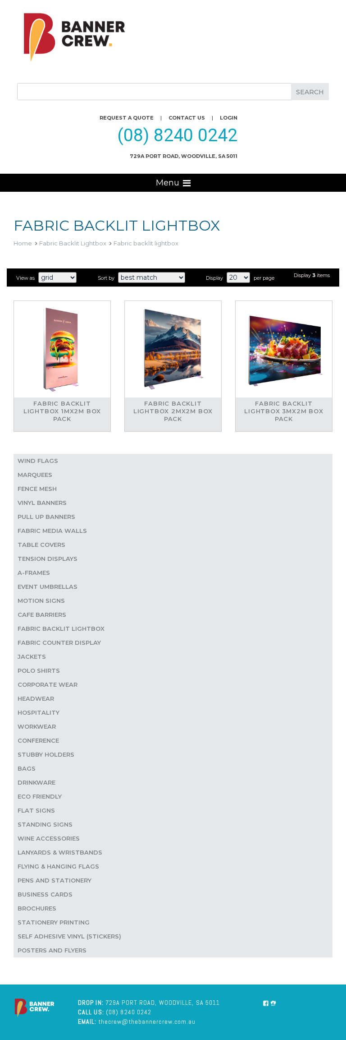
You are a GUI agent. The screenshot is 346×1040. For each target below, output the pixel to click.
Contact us (186, 118)
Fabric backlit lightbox (146, 243)
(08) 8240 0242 (177, 135)
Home (23, 243)
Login (228, 118)
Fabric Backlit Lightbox (72, 243)
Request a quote (127, 118)
